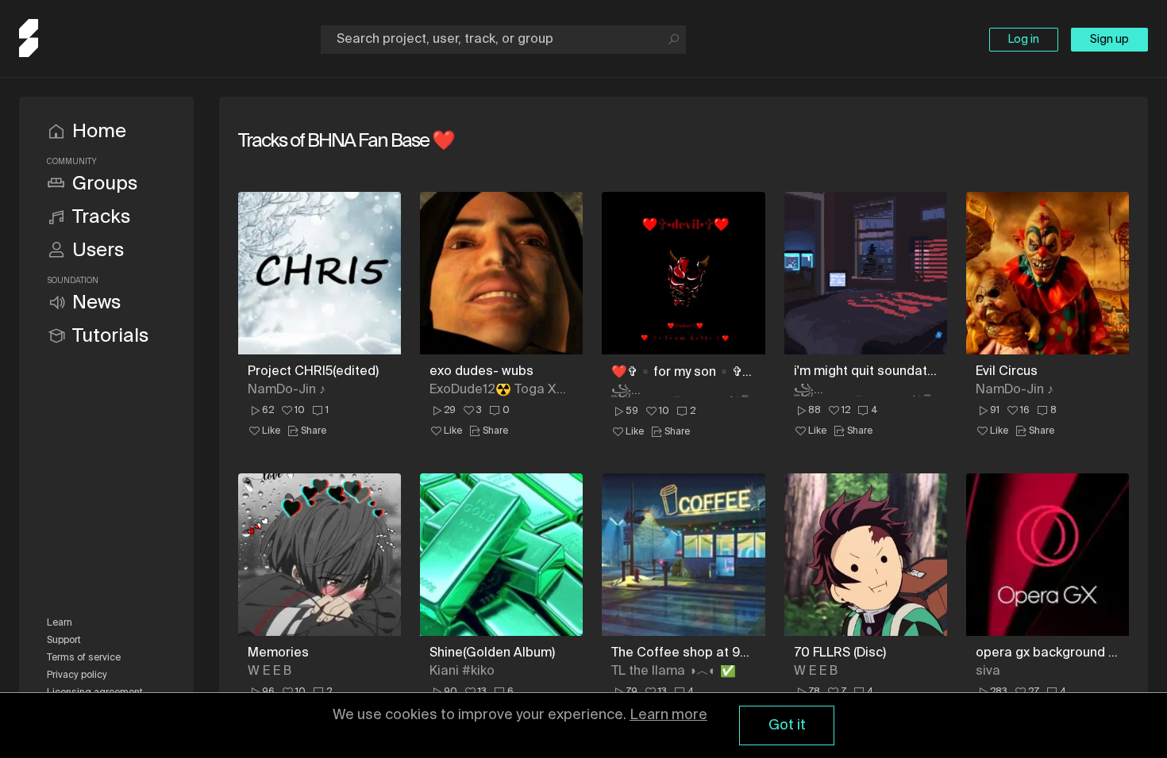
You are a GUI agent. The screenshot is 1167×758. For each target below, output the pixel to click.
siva (988, 671)
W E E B (269, 671)
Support (64, 640)
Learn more (668, 715)
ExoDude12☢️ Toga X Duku (493, 390)
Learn (59, 623)
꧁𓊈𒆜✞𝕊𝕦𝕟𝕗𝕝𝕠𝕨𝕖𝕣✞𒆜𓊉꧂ (679, 391)
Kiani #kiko (462, 671)
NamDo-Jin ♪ (286, 390)
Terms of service (84, 658)
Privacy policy (77, 675)
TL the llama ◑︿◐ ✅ (673, 671)
